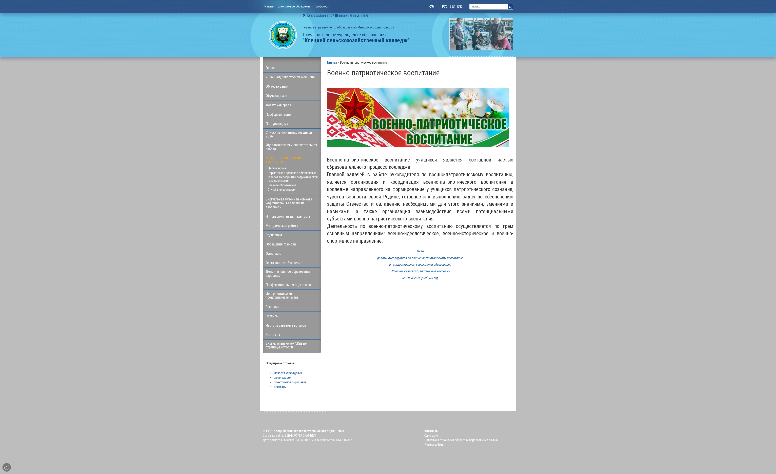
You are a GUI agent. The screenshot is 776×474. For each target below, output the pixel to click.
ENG (460, 6)
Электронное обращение (290, 382)
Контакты (280, 387)
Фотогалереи (282, 378)
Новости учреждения (288, 373)
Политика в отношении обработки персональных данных (461, 440)
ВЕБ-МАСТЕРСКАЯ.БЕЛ (300, 435)
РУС (445, 6)
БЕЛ (452, 6)
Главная (332, 62)
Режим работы (434, 445)
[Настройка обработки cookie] (6, 467)
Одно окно (431, 435)
